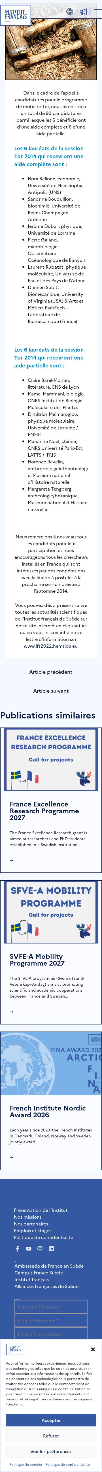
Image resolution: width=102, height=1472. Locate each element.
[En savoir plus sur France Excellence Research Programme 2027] (51, 759)
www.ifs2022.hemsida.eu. (51, 646)
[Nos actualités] (83, 11)
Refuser (51, 1436)
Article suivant (51, 690)
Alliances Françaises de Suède (46, 1286)
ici (84, 625)
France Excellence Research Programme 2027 (44, 810)
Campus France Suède (38, 1272)
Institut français (31, 1279)
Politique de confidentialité (67, 1464)
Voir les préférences (51, 1451)
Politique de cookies (25, 1464)
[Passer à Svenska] (69, 11)
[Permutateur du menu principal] (97, 11)
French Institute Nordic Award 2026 (48, 1111)
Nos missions (28, 1217)
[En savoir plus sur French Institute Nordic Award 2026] (51, 1063)
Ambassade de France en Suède (49, 1266)
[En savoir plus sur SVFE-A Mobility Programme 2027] (51, 911)
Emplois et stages (32, 1230)
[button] (93, 1349)
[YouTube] (28, 1248)
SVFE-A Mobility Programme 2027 (37, 959)
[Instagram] (40, 1248)
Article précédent (51, 671)
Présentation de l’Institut (41, 1210)
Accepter (51, 1420)
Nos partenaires (31, 1223)
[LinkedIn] (51, 1248)
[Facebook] (17, 1248)
